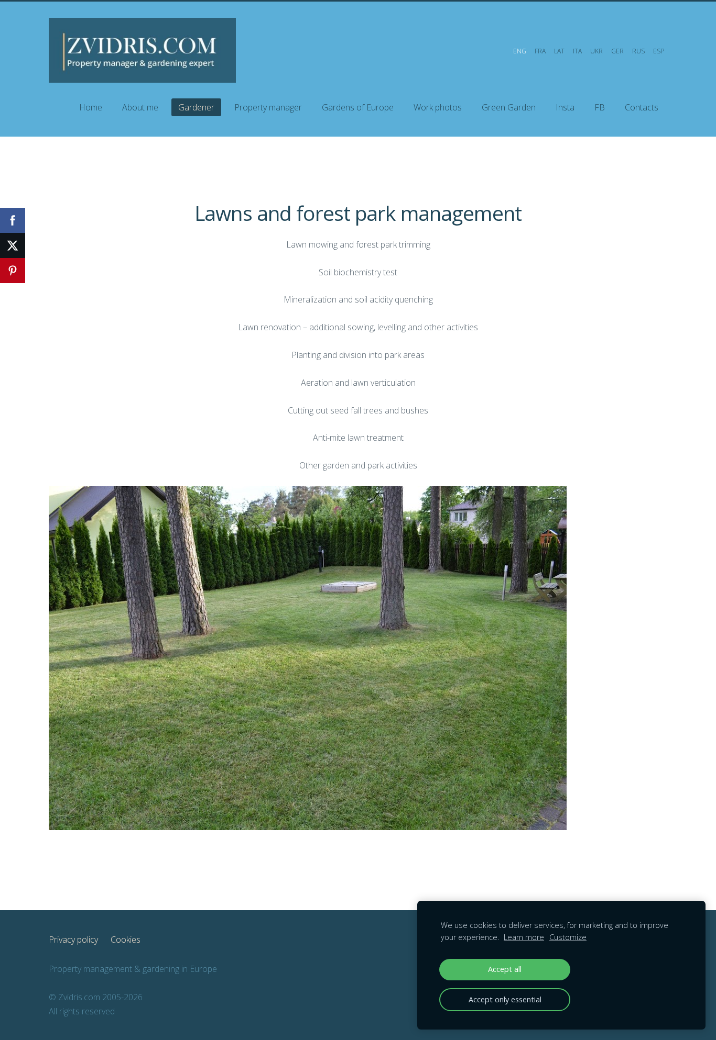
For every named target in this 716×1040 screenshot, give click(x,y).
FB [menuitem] (599, 107)
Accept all (505, 969)
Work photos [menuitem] (438, 107)
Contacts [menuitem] (641, 107)
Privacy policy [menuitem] (73, 939)
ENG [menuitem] (519, 51)
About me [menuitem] (140, 107)
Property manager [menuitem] (268, 107)
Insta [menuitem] (565, 107)
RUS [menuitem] (638, 51)
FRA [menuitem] (540, 51)
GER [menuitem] (617, 51)
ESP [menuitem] (658, 51)
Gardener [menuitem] (196, 107)
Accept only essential (505, 999)
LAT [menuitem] (559, 51)
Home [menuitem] (90, 107)
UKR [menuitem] (596, 51)
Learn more (524, 937)
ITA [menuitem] (577, 51)
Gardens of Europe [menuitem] (358, 107)
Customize (568, 937)
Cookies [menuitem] (125, 939)
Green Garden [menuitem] (509, 107)
